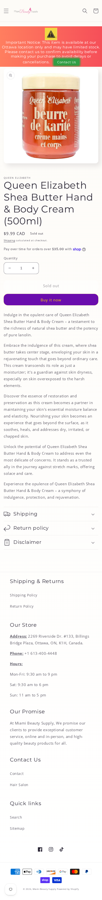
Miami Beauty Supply (44, 889)
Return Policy (22, 606)
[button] (6, 10)
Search (16, 817)
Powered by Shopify (68, 889)
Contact (17, 773)
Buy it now (51, 299)
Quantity (11, 258)
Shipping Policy (23, 595)
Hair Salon (19, 784)
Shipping (9, 240)
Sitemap (17, 828)
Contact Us (66, 62)
